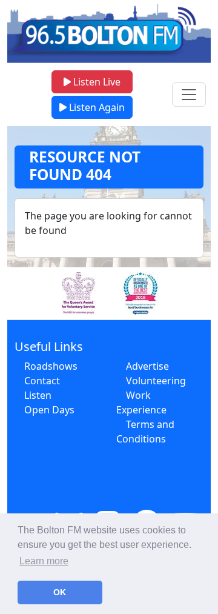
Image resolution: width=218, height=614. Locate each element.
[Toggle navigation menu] (189, 94)
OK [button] (59, 592)
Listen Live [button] (96, 81)
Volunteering (156, 380)
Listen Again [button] (96, 107)
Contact (42, 380)
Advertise (147, 366)
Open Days (49, 409)
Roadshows (51, 366)
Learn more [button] (43, 561)
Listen (37, 395)
